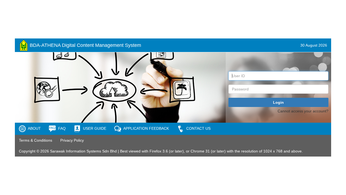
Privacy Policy (72, 140)
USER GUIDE (94, 128)
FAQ (61, 128)
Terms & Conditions (35, 140)
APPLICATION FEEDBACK (145, 128)
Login (278, 102)
